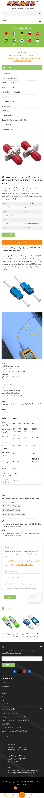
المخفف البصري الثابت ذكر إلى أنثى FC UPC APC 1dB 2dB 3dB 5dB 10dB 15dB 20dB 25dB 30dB (10, 635)
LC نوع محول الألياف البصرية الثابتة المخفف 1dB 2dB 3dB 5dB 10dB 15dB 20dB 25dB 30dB (22, 525)
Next (40, 624)
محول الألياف (6, 110)
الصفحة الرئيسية (16, 55)
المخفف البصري (7, 115)
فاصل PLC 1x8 (6, 724)
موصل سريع (6, 96)
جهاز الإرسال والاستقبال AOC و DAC (14, 120)
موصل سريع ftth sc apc (9, 713)
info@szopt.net (22, 759)
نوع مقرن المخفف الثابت (12, 510)
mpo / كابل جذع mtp (9, 78)
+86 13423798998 (23, 750)
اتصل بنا (7, 234)
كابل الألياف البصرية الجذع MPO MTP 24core (15, 720)
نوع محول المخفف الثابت (12, 506)
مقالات (4, 693)
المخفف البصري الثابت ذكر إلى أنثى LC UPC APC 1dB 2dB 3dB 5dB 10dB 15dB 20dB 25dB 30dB (30, 635)
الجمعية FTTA (6, 124)
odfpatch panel (8, 101)
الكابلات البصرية (7, 73)
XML (3, 700)
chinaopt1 (17, 761)
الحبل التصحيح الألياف (9, 82)
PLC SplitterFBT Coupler (11, 92)
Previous (1, 624)
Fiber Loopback (8, 87)
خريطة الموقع (6, 697)
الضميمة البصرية (7, 129)
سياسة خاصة (5, 704)
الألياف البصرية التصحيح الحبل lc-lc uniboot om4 (17, 717)
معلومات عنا (5, 686)
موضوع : (22, 563)
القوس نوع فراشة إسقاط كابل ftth (12, 727)
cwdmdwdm (7, 106)
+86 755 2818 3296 (15, 747)
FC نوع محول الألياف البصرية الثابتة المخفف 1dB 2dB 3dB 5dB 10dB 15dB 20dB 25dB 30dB (22, 534)
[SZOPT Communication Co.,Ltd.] (22, 5)
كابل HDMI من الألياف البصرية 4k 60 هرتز (14, 731)
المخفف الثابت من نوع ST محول (15, 514)
